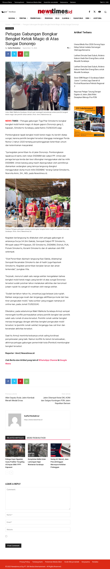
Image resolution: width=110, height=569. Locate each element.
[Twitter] (94, 12)
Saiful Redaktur (14, 48)
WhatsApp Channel (48, 360)
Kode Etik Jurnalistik (72, 562)
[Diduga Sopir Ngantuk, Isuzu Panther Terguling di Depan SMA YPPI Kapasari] (15, 450)
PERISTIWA (16, 24)
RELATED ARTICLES (15, 438)
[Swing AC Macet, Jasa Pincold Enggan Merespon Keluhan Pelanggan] (60, 450)
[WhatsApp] (26, 54)
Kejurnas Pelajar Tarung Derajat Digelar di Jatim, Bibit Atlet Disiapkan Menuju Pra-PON (87, 94)
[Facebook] (89, 12)
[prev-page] (7, 472)
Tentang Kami (37, 562)
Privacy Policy (25, 562)
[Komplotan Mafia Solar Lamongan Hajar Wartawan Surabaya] (38, 450)
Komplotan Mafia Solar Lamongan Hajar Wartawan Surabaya (37, 462)
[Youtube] (99, 12)
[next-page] (11, 472)
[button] (105, 12)
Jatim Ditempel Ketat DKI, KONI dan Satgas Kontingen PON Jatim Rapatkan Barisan (55, 400)
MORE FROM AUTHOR (36, 438)
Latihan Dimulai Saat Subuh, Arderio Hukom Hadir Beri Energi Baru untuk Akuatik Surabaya (89, 58)
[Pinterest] (20, 54)
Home (7, 24)
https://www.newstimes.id (33, 420)
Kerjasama (86, 562)
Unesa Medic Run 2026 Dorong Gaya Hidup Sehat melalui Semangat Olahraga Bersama (89, 47)
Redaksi (95, 562)
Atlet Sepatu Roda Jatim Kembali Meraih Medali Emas (19, 399)
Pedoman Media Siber (53, 562)
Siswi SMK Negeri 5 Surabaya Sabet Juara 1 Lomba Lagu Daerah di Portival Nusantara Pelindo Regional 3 (89, 82)
